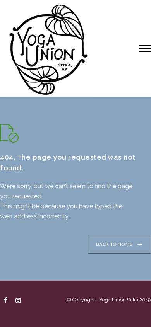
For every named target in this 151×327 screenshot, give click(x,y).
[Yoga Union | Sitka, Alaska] (64, 48)
